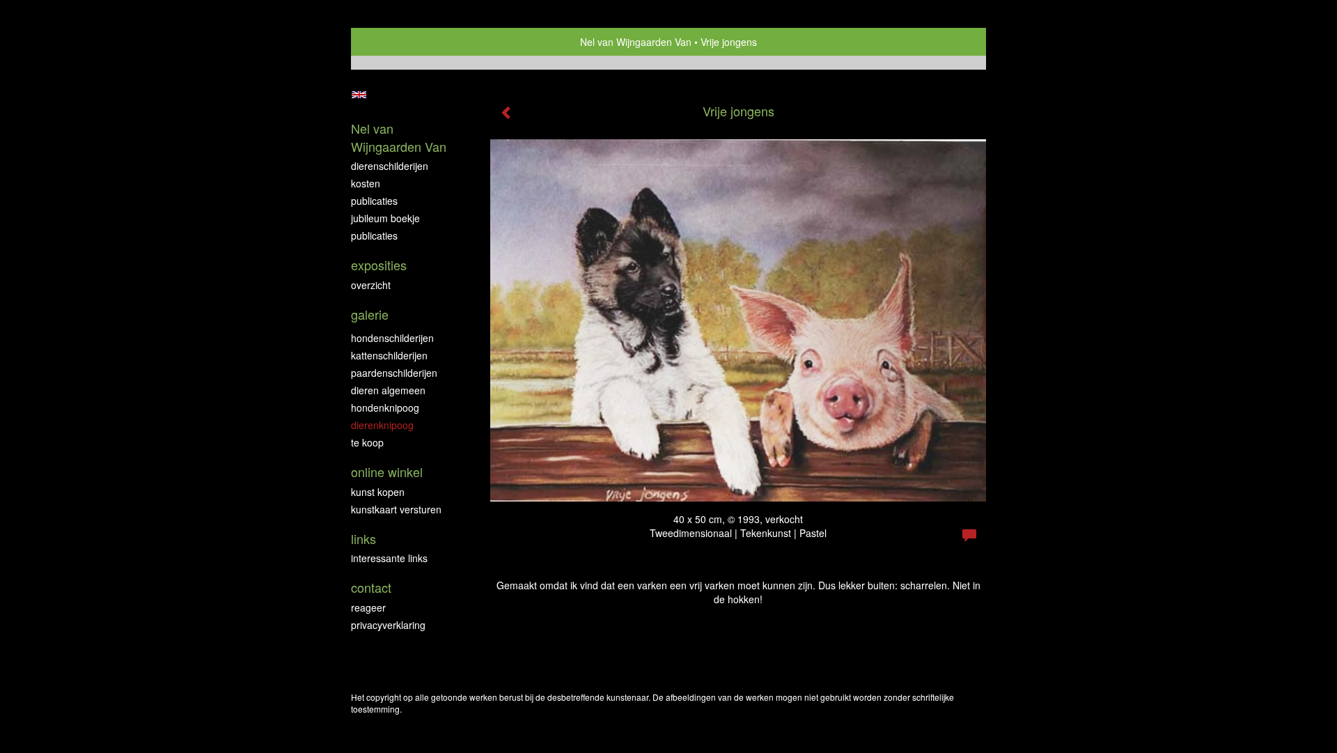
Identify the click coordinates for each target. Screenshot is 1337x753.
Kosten (365, 183)
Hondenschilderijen (392, 338)
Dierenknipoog (382, 425)
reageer (368, 607)
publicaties (374, 235)
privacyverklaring (388, 625)
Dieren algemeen (388, 390)
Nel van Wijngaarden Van (635, 42)
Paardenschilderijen (394, 373)
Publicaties (374, 201)
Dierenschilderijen (389, 166)
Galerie (370, 314)
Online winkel (387, 472)
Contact (371, 587)
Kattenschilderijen (389, 355)
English (359, 95)
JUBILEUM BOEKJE (385, 218)
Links (363, 539)
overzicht (371, 285)
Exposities (379, 265)
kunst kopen (378, 492)
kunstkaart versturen (396, 509)
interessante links (389, 558)
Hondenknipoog (385, 407)
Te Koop (367, 442)
